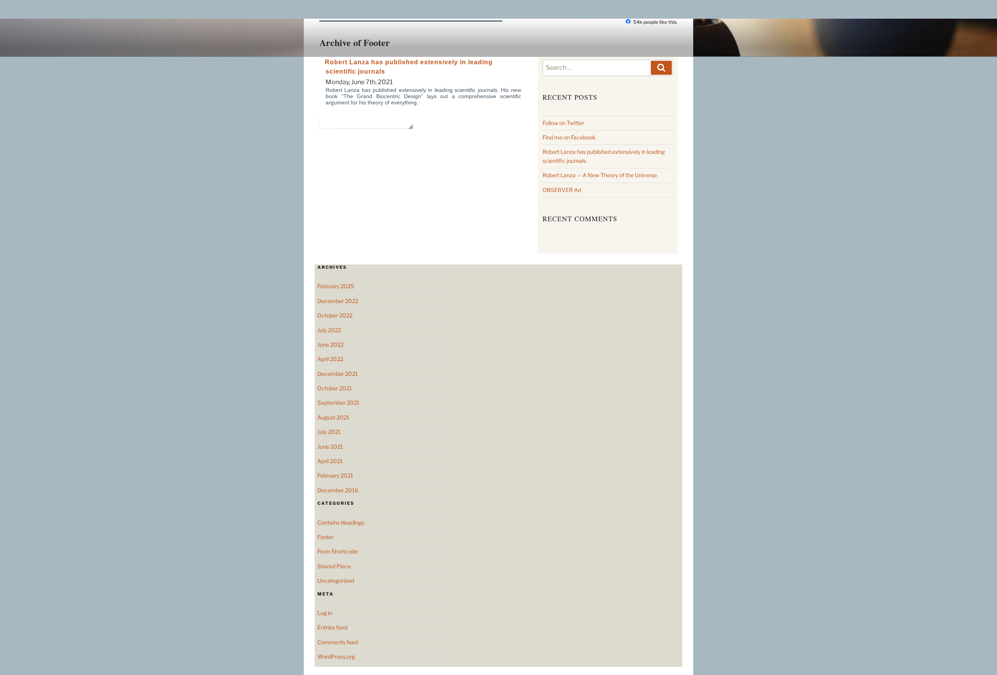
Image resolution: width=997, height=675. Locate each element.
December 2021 (337, 373)
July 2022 (329, 330)
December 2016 (337, 490)
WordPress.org (336, 656)
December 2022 (337, 301)
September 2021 (338, 402)
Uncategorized (335, 580)
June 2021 (330, 446)
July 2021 (329, 431)
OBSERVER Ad (562, 190)
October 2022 (334, 315)
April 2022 (330, 359)
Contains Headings (340, 522)
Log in (324, 613)
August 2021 (333, 417)
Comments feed (337, 642)
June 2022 (330, 344)
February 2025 (335, 286)
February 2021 (335, 475)
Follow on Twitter (563, 123)
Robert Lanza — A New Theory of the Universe (600, 175)
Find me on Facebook (569, 137)
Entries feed (332, 627)
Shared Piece (334, 566)
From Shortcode (337, 551)
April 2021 (330, 461)
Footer (325, 537)
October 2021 (334, 388)
